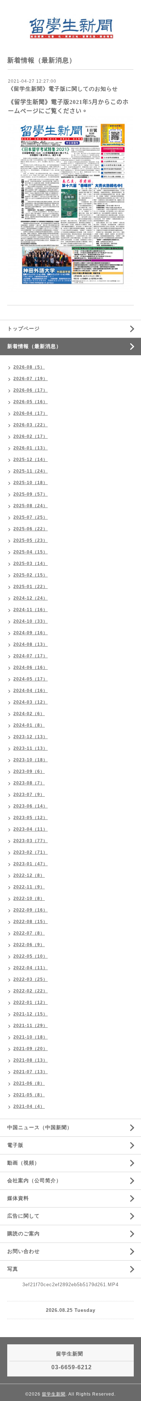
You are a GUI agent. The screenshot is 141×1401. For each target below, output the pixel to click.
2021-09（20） (30, 1048)
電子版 (15, 1145)
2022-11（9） (29, 886)
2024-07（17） (30, 655)
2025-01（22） (30, 586)
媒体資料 (18, 1198)
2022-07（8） (29, 933)
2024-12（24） (30, 598)
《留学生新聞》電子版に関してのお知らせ (63, 89)
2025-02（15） (30, 575)
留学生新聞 (53, 1394)
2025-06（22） (30, 528)
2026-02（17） (30, 436)
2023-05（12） (30, 817)
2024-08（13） (30, 644)
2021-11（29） (30, 1025)
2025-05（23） (30, 540)
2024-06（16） (30, 667)
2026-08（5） (29, 367)
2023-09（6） (29, 771)
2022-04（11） (30, 967)
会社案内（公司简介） (34, 1180)
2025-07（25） (30, 517)
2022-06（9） (29, 944)
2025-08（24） (30, 505)
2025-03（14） (30, 563)
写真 (12, 1269)
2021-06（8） (29, 1083)
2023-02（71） (30, 852)
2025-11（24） (30, 471)
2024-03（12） (30, 702)
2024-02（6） (29, 713)
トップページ (23, 328)
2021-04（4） (29, 1106)
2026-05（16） (30, 401)
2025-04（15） (30, 551)
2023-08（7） (29, 783)
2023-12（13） (30, 736)
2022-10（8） (29, 898)
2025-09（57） (30, 494)
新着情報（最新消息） (34, 346)
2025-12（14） (30, 459)
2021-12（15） (30, 1014)
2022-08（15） (30, 921)
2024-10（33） (30, 621)
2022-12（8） (29, 875)
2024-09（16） (30, 632)
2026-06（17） (30, 390)
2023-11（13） (30, 748)
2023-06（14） (30, 806)
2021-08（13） (30, 1060)
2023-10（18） (30, 759)
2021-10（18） (30, 1037)
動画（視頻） (23, 1163)
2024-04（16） (30, 690)
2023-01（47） (30, 863)
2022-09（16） (30, 910)
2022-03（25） (30, 979)
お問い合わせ (23, 1251)
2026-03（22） (30, 424)
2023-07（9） (29, 794)
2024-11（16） (30, 609)
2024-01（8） (29, 725)
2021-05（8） (29, 1094)
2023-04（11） (30, 829)
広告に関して (23, 1216)
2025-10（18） (30, 482)
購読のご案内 (23, 1233)
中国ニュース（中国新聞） (39, 1127)
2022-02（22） (30, 990)
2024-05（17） (30, 679)
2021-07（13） (30, 1071)
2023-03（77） (30, 840)
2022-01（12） (30, 1002)
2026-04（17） (30, 413)
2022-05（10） (30, 956)
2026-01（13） (30, 448)
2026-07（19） (30, 378)
